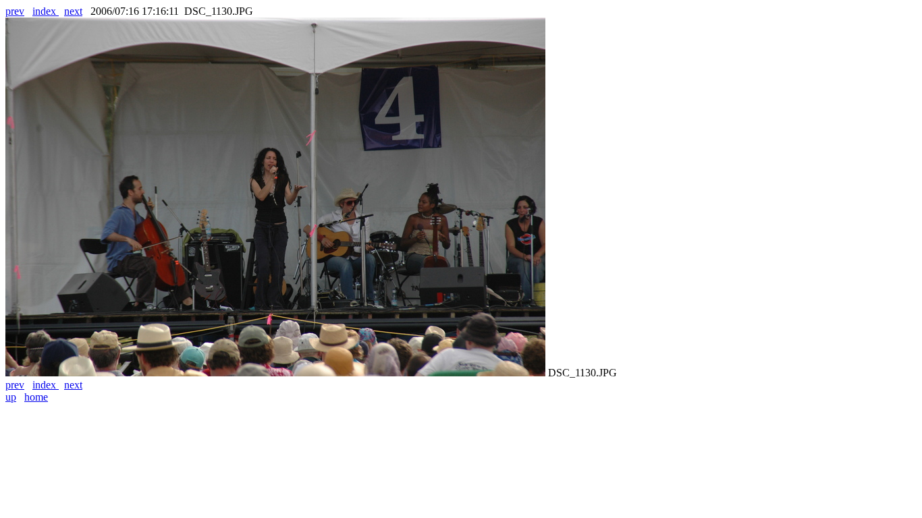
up (10, 397)
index (45, 11)
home (36, 397)
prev (14, 11)
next (73, 11)
